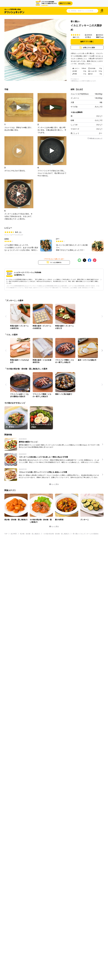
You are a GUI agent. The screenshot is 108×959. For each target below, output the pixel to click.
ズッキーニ (75, 98)
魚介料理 (14, 534)
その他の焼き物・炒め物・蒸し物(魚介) (56, 534)
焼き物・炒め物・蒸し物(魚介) (30, 534)
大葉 (72, 102)
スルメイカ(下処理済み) (80, 94)
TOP (5, 534)
